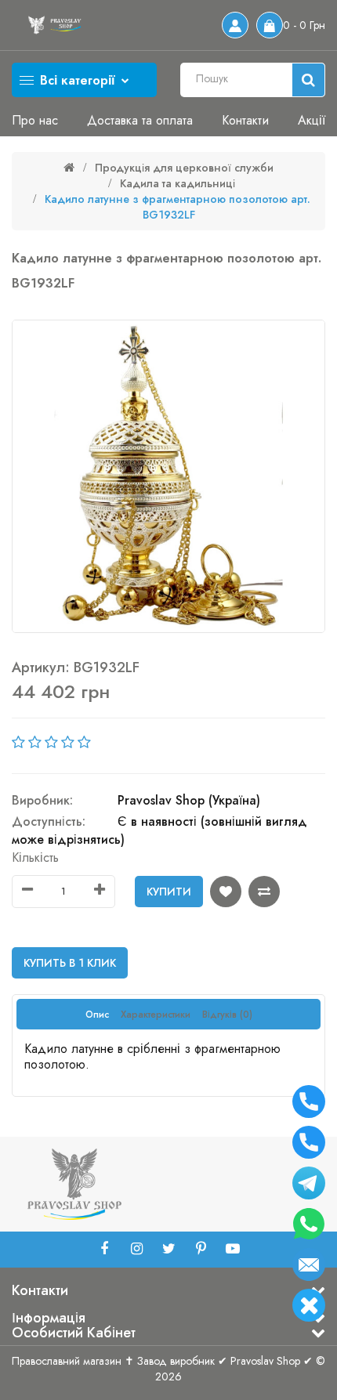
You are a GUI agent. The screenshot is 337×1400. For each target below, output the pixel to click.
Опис (97, 1014)
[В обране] (225, 891)
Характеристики (155, 1014)
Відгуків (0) (227, 1014)
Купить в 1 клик (70, 963)
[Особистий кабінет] (235, 25)
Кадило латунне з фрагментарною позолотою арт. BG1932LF (177, 206)
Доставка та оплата (140, 120)
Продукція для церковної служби (184, 167)
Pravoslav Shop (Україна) (189, 800)
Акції (311, 120)
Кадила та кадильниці (177, 183)
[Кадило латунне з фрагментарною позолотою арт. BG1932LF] (168, 476)
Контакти (245, 120)
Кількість (35, 857)
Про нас (35, 120)
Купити (169, 891)
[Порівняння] (264, 891)
